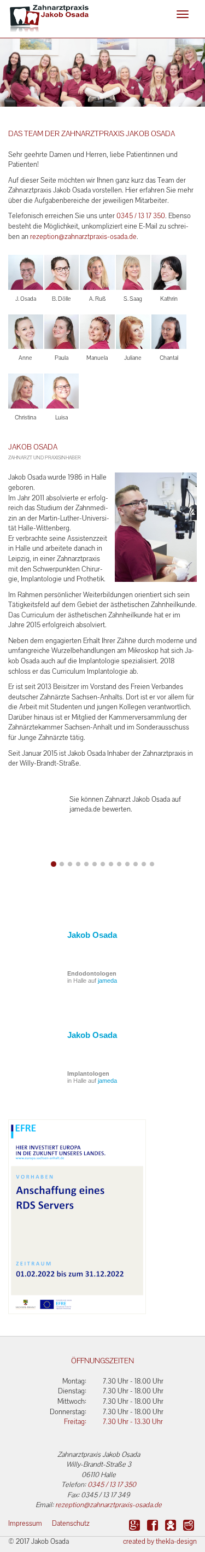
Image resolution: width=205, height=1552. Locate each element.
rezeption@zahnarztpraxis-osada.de (83, 236)
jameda (107, 980)
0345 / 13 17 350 (140, 215)
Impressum (25, 1523)
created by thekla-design (160, 1541)
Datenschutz (71, 1523)
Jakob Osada (92, 935)
